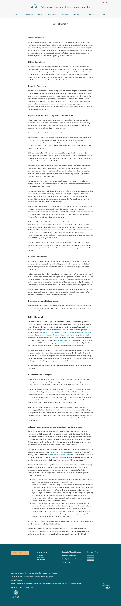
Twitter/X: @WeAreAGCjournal (71, 552)
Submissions (52, 14)
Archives (40, 14)
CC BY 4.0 (56, 573)
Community (65, 14)
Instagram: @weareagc (69, 555)
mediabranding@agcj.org (45, 576)
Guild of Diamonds (17, 580)
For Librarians (41, 560)
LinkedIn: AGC (66, 562)
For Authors (40, 557)
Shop (104, 14)
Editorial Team (92, 14)
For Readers (40, 555)
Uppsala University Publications (43, 584)
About (17, 14)
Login (107, 2)
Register (103, 2)
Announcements (78, 14)
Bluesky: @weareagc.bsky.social (72, 559)
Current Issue (29, 14)
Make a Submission (20, 553)
